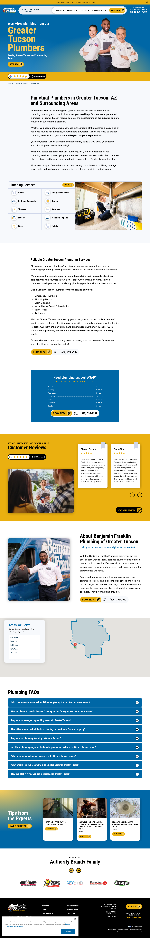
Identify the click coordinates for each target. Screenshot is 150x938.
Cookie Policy (18, 926)
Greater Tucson (35, 83)
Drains (81, 831)
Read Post (50, 829)
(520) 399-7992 (138, 12)
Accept (68, 932)
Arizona (25, 83)
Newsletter (70, 913)
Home (9, 83)
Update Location (28, 11)
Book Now (115, 10)
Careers (45, 909)
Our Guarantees (72, 905)
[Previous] (132, 495)
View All (67, 185)
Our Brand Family (72, 909)
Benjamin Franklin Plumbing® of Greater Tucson (59, 110)
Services (45, 905)
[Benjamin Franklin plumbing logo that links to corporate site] (9, 10)
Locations (17, 83)
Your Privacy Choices (137, 926)
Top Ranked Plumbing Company (77, 2)
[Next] (139, 495)
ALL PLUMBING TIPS (18, 826)
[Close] (75, 918)
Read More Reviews (126, 510)
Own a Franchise (48, 913)
